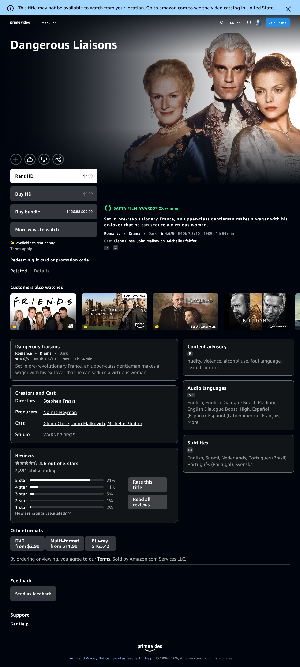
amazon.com (173, 7)
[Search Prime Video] (222, 22)
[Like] (30, 159)
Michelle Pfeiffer (181, 241)
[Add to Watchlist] (16, 159)
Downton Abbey (114, 311)
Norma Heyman (60, 412)
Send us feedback (127, 658)
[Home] (20, 22)
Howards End (185, 311)
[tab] (18, 270)
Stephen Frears (59, 401)
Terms (103, 558)
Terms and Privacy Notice (88, 658)
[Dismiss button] (288, 9)
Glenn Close (124, 241)
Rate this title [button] (142, 484)
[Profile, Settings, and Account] (258, 22)
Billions (257, 311)
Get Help (19, 623)
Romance (112, 233)
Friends (43, 311)
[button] (43, 513)
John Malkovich (151, 241)
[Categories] (249, 22)
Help (148, 658)
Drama (134, 233)
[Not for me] (44, 159)
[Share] (58, 159)
